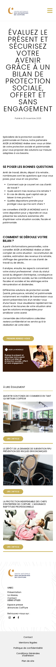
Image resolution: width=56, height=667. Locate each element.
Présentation (14, 592)
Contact (12, 598)
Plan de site (28, 661)
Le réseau (12, 595)
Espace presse (15, 604)
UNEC (10, 587)
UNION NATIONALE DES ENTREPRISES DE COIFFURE (18, 11)
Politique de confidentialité (28, 648)
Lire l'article (13, 438)
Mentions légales (28, 642)
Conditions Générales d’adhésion (28, 654)
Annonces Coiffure (17, 607)
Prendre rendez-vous (18, 338)
